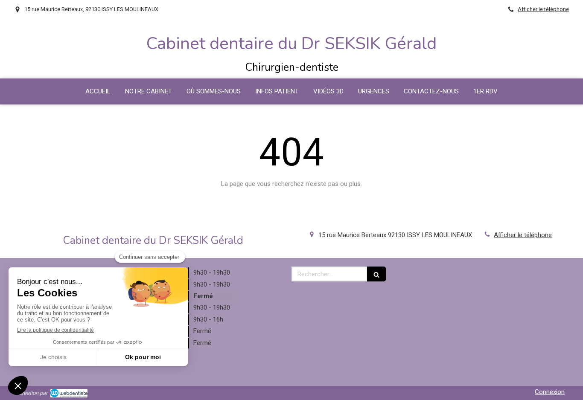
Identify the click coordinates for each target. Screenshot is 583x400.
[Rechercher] (376, 274)
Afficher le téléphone (543, 9)
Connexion (550, 392)
